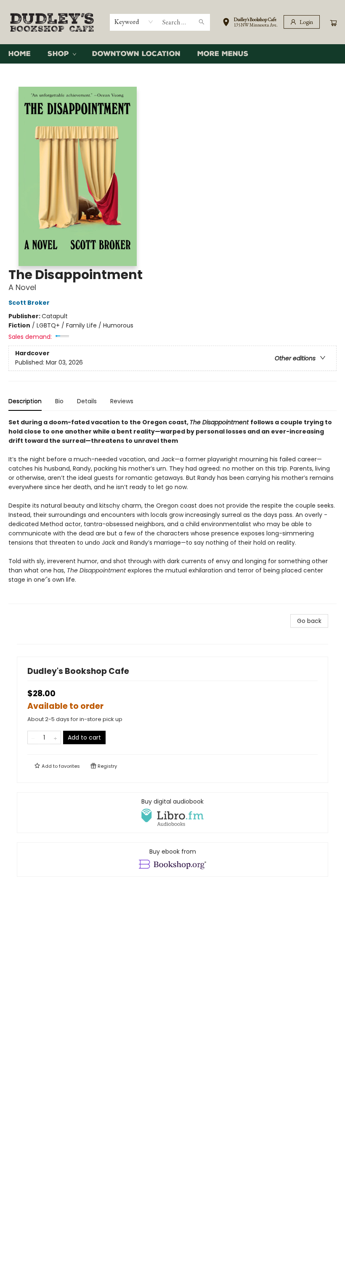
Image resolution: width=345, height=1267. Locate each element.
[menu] (172, 54)
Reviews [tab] (121, 401)
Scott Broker (29, 302)
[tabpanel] (172, 511)
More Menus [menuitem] (222, 54)
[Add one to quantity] (55, 737)
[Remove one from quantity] (33, 737)
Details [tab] (87, 401)
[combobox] (134, 22)
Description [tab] (25, 401)
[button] (250, 23)
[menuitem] (19, 54)
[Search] (201, 22)
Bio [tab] (59, 401)
